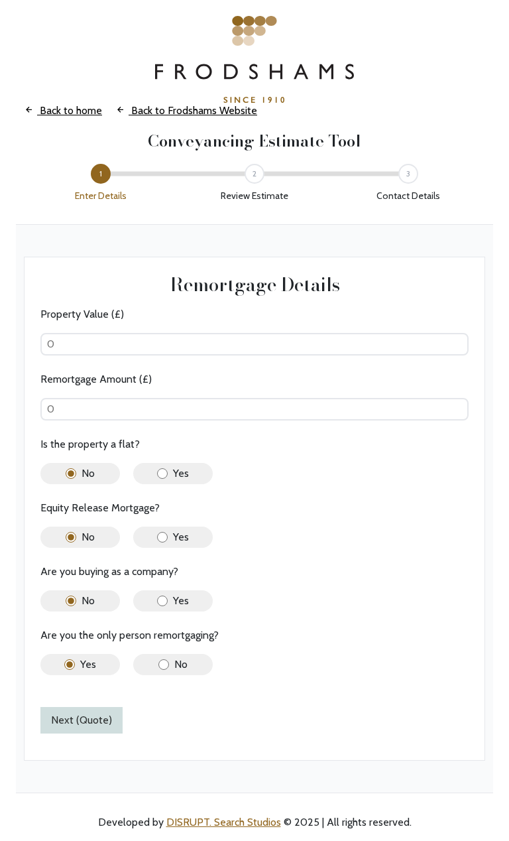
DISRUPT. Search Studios (223, 822)
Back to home (69, 110)
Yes (181, 473)
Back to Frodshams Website (193, 110)
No (88, 473)
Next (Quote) (81, 720)
